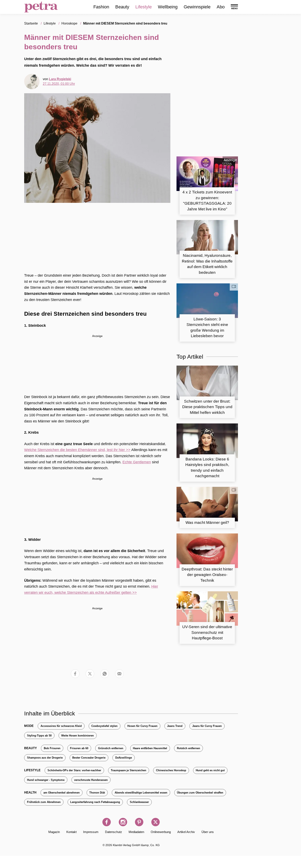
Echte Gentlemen (136, 462)
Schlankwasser (139, 802)
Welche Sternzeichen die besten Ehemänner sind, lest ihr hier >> (77, 450)
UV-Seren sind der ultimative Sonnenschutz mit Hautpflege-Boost (207, 632)
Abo (221, 6)
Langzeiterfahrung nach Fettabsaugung (95, 802)
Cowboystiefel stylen (104, 725)
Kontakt (71, 832)
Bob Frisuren (52, 748)
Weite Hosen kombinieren (77, 735)
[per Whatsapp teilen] (104, 673)
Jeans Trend (174, 725)
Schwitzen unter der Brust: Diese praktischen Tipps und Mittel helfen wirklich (207, 407)
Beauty (122, 6)
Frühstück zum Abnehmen (44, 802)
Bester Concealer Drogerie (88, 757)
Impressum (90, 832)
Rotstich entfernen (188, 748)
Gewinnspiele (197, 6)
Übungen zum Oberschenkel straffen (200, 792)
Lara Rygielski (60, 79)
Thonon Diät (97, 792)
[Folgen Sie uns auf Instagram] (123, 822)
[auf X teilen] (90, 673)
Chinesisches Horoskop (171, 770)
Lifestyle (143, 6)
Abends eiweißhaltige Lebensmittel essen (141, 792)
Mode (29, 725)
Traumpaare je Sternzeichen (128, 770)
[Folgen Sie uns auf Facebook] (106, 822)
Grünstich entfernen (110, 748)
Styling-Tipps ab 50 (39, 735)
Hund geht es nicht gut (210, 770)
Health (30, 792)
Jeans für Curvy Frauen (207, 725)
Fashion (101, 6)
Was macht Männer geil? (207, 522)
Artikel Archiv (186, 832)
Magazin (54, 832)
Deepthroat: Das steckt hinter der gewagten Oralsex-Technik (207, 575)
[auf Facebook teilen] (75, 673)
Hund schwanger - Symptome (45, 779)
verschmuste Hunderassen (91, 779)
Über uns (207, 832)
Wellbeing (168, 6)
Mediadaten (136, 832)
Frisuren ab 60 (79, 748)
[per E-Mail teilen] (119, 673)
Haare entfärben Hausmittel (150, 748)
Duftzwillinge (123, 757)
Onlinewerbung (161, 832)
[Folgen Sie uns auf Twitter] (155, 822)
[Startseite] (41, 6)
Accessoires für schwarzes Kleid (61, 725)
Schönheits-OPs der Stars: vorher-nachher (74, 770)
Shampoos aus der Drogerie (45, 757)
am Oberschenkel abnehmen (61, 792)
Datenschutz (113, 832)
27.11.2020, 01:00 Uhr (59, 83)
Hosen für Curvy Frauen (142, 725)
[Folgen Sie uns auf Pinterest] (139, 822)
